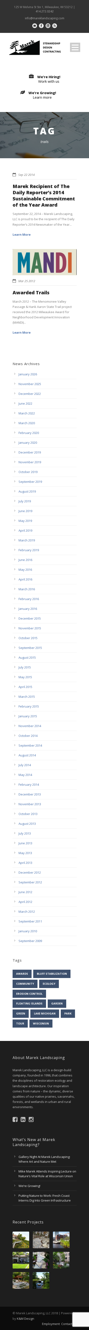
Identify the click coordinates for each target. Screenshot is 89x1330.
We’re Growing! (29, 1186)
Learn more (42, 97)
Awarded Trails (31, 292)
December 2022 (30, 394)
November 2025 (30, 384)
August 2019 (27, 491)
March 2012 (27, 911)
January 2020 (28, 442)
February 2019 (29, 550)
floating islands (29, 1003)
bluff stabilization (52, 973)
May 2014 (25, 775)
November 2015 (30, 628)
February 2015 (29, 706)
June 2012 (25, 892)
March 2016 (27, 589)
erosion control (29, 993)
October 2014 (28, 736)
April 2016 (25, 579)
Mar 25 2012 (26, 281)
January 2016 (28, 608)
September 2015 (30, 648)
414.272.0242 (45, 11)
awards (22, 973)
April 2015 (25, 687)
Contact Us (69, 1324)
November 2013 (30, 804)
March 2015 (27, 696)
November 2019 (30, 462)
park (67, 1013)
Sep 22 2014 (26, 175)
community (25, 983)
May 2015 (25, 677)
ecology (49, 983)
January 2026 (28, 374)
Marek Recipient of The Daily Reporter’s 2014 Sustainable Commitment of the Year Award (44, 195)
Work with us (48, 81)
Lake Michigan (45, 1013)
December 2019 (30, 452)
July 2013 (25, 833)
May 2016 (25, 569)
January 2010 (28, 931)
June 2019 (25, 511)
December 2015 (30, 618)
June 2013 (25, 843)
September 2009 (30, 941)
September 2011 (30, 921)
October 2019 (28, 472)
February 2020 (29, 433)
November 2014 (30, 726)
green (20, 1013)
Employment (51, 1324)
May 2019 (25, 521)
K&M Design (25, 1318)
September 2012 (30, 882)
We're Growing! (42, 92)
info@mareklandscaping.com (44, 18)
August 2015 (27, 657)
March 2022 (27, 413)
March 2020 (27, 423)
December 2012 (30, 872)
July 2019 (25, 501)
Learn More (22, 234)
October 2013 (28, 814)
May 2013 (25, 853)
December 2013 (30, 794)
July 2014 (25, 765)
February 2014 (29, 784)
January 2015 (28, 716)
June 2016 (25, 560)
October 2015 (28, 638)
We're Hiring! (48, 76)
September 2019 (30, 481)
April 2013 (25, 863)
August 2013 (27, 823)
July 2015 (25, 667)
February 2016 (29, 599)
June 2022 (25, 403)
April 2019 (25, 530)
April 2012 (25, 902)
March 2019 (27, 540)
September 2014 (30, 745)
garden (57, 1003)
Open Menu (75, 47)
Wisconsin (41, 1023)
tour (20, 1023)
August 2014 (27, 755)
